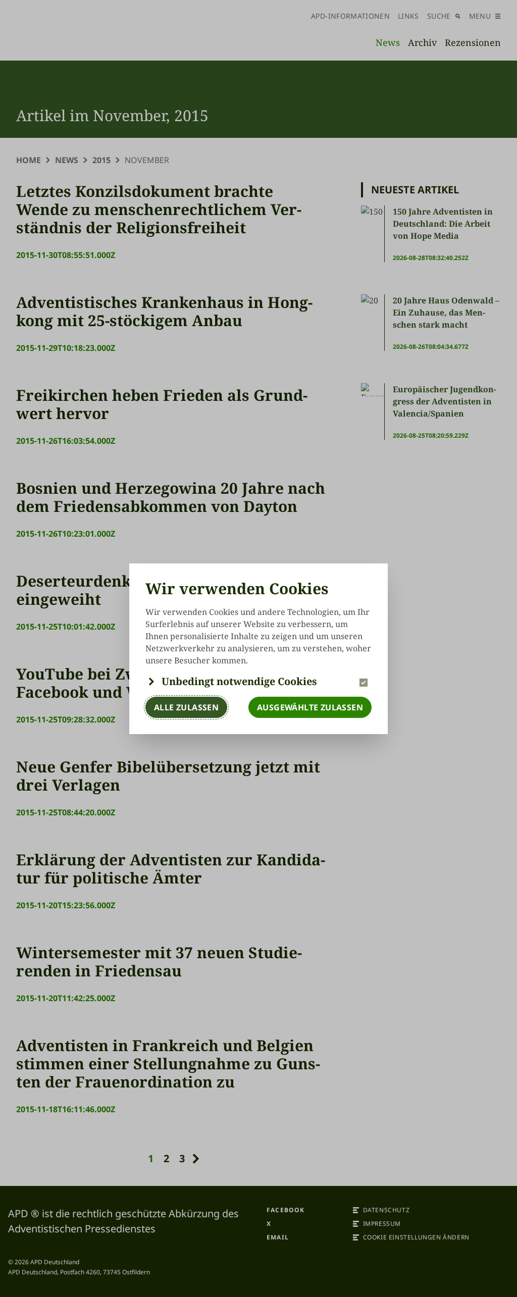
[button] (258, 682)
